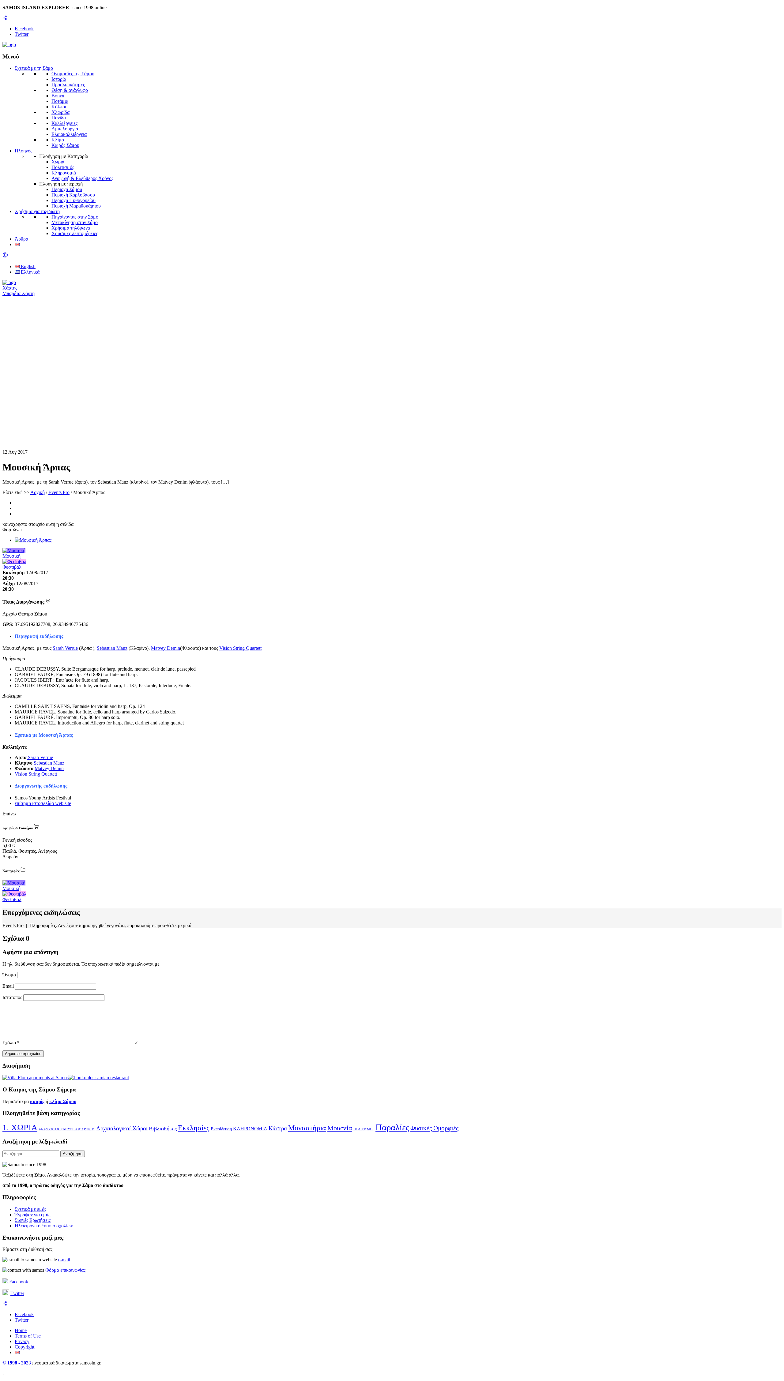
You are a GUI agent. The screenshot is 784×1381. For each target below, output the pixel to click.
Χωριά (57, 161)
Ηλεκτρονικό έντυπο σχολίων (44, 1225)
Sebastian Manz (112, 648)
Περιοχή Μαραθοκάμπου (76, 205)
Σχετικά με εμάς (30, 1209)
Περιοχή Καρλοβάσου (73, 194)
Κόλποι (58, 106)
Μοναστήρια (307, 1128)
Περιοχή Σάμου (66, 189)
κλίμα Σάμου (62, 1101)
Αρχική (37, 492)
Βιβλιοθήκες (163, 1128)
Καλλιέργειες (64, 123)
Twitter (17, 1293)
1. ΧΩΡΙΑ (19, 1127)
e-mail (64, 1259)
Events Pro (59, 492)
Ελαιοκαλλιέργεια (69, 134)
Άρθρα (21, 238)
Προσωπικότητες (68, 84)
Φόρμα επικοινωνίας (65, 1270)
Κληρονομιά (63, 172)
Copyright (24, 1346)
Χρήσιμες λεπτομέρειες (74, 233)
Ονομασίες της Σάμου (72, 73)
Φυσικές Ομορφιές (434, 1128)
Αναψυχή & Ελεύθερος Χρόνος (82, 178)
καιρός (37, 1101)
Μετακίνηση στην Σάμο (74, 222)
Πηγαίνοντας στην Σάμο (74, 216)
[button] (5, 256)
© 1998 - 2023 (16, 1362)
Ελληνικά (30, 272)
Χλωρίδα (60, 112)
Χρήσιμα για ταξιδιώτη (37, 211)
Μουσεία (339, 1128)
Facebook (18, 1281)
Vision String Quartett (240, 648)
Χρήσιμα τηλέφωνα (70, 227)
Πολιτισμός (62, 167)
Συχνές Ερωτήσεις (33, 1220)
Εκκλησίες (193, 1128)
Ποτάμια (59, 101)
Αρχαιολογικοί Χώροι (122, 1128)
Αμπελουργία (64, 128)
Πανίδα (58, 117)
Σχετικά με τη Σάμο (34, 68)
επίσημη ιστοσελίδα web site (43, 803)
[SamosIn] (9, 44)
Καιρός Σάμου (65, 145)
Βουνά (57, 95)
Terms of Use (28, 1335)
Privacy (22, 1341)
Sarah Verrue (65, 648)
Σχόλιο (11, 1042)
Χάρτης (9, 287)
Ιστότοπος (12, 997)
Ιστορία (58, 79)
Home (21, 1330)
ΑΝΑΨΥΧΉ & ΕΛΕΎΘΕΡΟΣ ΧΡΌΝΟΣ (67, 1129)
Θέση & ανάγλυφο (69, 90)
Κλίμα (57, 139)
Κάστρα (278, 1128)
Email (8, 986)
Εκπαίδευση (221, 1129)
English (28, 266)
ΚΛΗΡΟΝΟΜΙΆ (250, 1128)
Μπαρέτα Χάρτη (18, 293)
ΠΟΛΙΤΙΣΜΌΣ (363, 1129)
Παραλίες (392, 1127)
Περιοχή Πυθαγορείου (73, 200)
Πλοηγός (23, 150)
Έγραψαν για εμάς (32, 1214)
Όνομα (9, 974)
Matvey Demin (165, 648)
